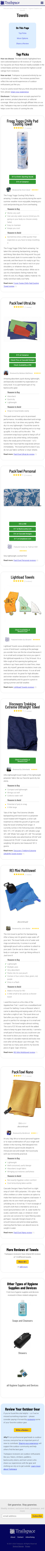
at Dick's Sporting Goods (22, 177)
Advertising (30, 1537)
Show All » (22, 1262)
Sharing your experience (28, 1443)
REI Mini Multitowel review (24, 1052)
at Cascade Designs (23, 534)
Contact (20, 1537)
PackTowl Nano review (23, 1232)
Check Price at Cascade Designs (23, 360)
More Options (22, 38)
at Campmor (22, 182)
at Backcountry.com (22, 529)
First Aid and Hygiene (20, 8)
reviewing (31, 1419)
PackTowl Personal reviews (25, 560)
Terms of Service (18, 1546)
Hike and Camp (8, 8)
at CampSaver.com (22, 539)
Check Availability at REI (22, 365)
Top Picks (22, 33)
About (12, 1537)
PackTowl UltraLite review (24, 454)
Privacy (27, 1546)
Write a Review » (22, 1430)
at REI (22, 524)
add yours (24, 1267)
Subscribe (37, 1516)
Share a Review (22, 43)
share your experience (20, 92)
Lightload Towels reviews (24, 687)
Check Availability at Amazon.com (22, 630)
